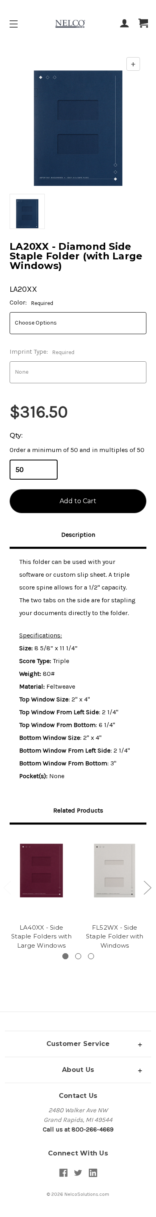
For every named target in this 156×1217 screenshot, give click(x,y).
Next (147, 887)
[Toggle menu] (21, 24)
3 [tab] (91, 956)
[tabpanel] (41, 893)
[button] (78, 1044)
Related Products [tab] (78, 810)
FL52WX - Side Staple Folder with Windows (115, 936)
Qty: (16, 435)
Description (78, 534)
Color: (31, 303)
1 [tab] (65, 956)
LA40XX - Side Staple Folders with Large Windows (41, 936)
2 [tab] (78, 956)
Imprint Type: (42, 352)
